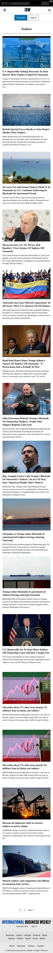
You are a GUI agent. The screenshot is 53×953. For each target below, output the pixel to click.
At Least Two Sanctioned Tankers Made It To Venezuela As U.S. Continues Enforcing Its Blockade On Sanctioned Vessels (26, 190)
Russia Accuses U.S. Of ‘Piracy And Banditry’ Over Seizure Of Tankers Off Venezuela (23, 248)
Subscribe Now (22, 926)
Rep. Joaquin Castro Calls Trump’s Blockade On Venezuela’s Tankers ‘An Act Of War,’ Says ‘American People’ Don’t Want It (26, 479)
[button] (20, 17)
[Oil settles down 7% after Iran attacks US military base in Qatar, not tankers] (26, 688)
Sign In (34, 926)
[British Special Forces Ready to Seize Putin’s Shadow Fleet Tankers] (26, 110)
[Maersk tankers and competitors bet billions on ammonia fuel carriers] (26, 861)
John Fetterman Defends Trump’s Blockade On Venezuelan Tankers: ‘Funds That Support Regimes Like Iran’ (25, 421)
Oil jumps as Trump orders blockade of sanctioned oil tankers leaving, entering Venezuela (23, 537)
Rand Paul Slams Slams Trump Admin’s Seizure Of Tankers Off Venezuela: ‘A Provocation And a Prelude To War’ (23, 363)
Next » (30, 910)
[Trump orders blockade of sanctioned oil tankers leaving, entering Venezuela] (26, 572)
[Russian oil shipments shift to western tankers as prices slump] (26, 803)
